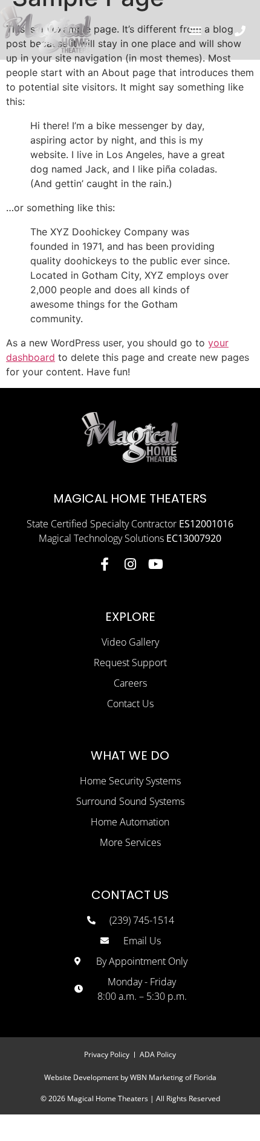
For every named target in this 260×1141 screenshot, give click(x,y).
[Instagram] (130, 564)
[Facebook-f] (104, 564)
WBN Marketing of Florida (173, 1077)
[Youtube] (155, 564)
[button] (195, 30)
